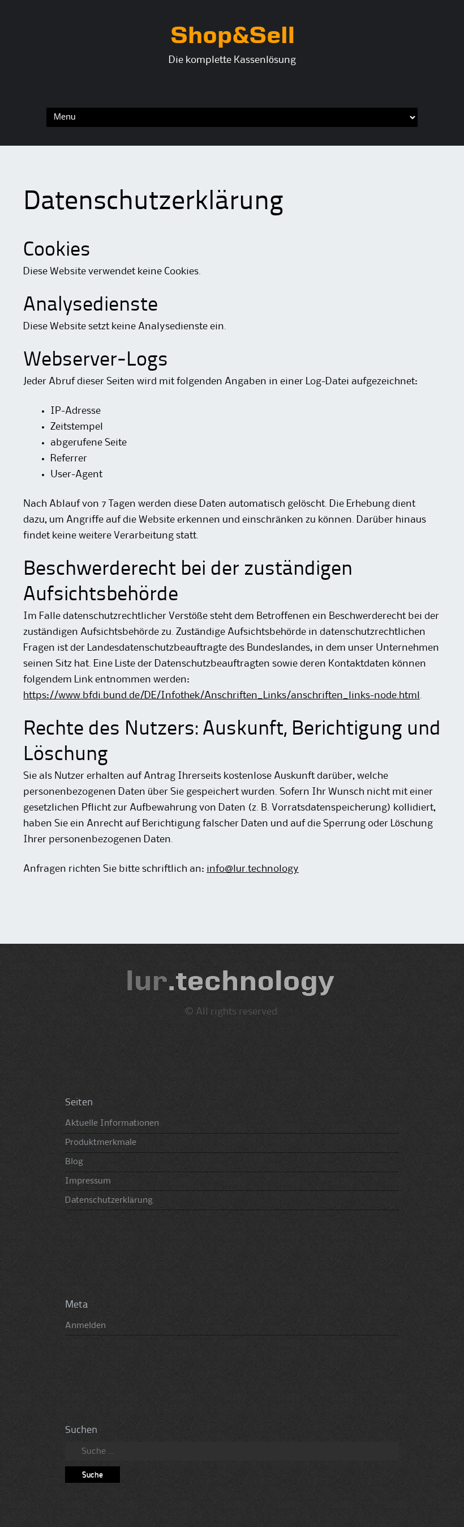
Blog (74, 1162)
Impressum (88, 1181)
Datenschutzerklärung (109, 1200)
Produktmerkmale (100, 1143)
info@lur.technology (253, 868)
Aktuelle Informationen (112, 1123)
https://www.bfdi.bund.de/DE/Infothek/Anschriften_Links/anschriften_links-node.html (221, 695)
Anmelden (85, 1326)
